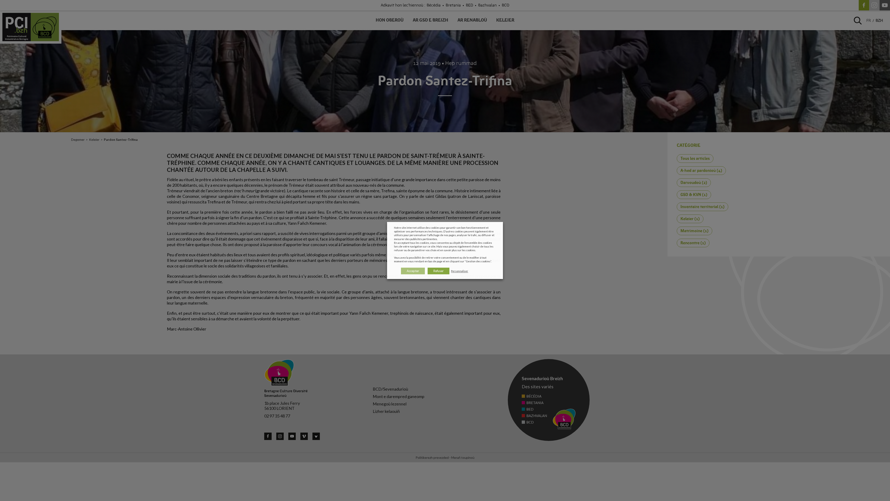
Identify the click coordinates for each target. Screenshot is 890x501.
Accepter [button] (413, 271)
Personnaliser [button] (459, 271)
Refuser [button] (438, 271)
